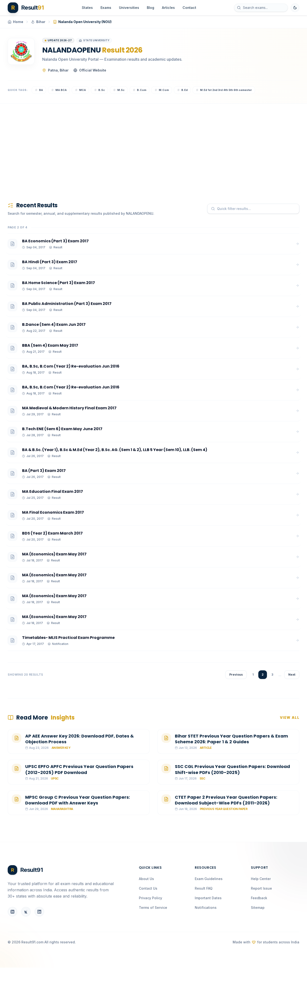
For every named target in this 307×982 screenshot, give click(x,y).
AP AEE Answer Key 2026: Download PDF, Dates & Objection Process (79, 739)
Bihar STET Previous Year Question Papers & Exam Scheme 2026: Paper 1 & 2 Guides (231, 739)
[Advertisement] (151, 145)
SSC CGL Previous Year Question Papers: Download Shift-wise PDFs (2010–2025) (232, 769)
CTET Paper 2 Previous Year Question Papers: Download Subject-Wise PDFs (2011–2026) (226, 800)
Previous (236, 674)
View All (289, 717)
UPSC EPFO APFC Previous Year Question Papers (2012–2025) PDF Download (79, 769)
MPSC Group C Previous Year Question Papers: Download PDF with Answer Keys (77, 800)
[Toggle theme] (295, 7)
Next (291, 674)
